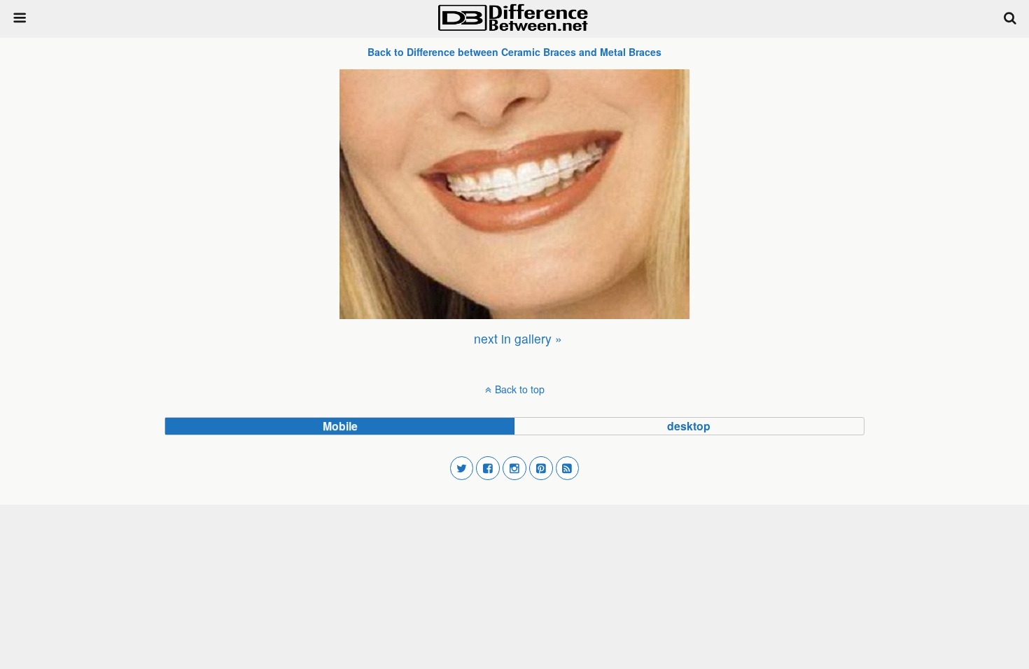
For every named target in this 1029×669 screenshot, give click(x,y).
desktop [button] (688, 426)
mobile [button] (340, 426)
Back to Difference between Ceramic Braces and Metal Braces (515, 52)
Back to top (520, 389)
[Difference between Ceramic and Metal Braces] (514, 194)
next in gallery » (518, 338)
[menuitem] (518, 338)
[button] (462, 468)
